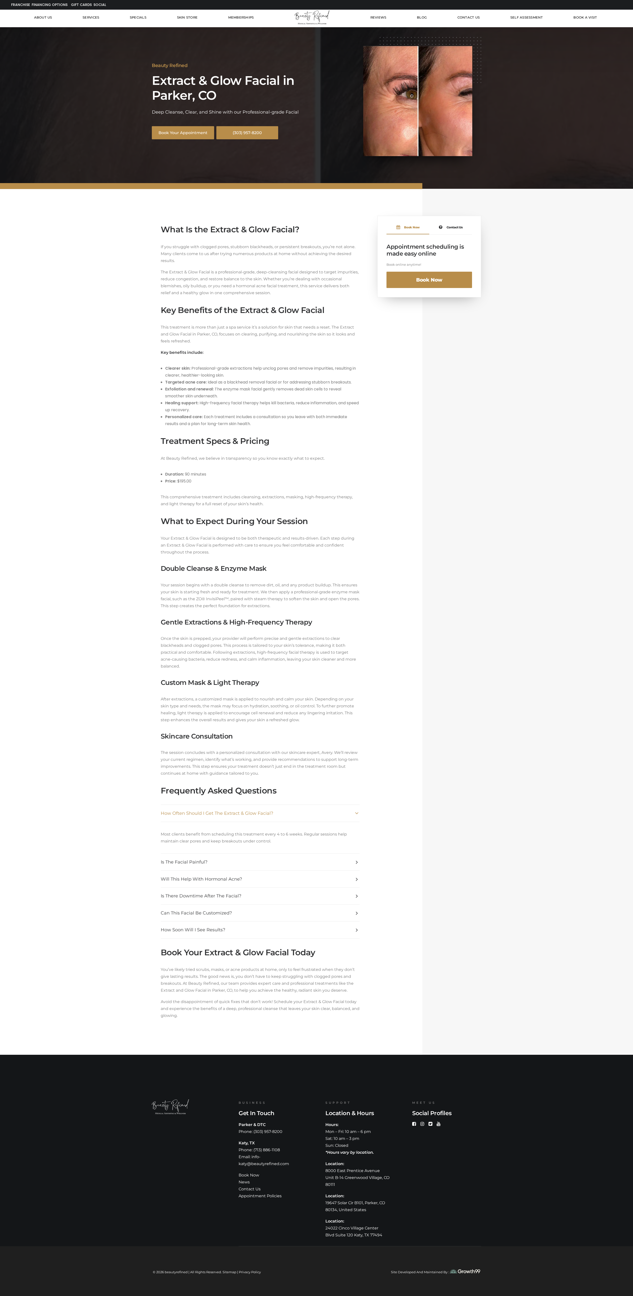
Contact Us (468, 17)
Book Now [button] (429, 280)
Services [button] (91, 17)
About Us (43, 17)
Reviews (378, 17)
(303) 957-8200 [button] (247, 132)
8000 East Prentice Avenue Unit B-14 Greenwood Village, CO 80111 (357, 1177)
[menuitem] (19, 5)
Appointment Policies (260, 1196)
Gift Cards (81, 4)
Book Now (249, 1175)
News (244, 1182)
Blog (422, 17)
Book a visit (585, 17)
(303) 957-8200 (267, 1131)
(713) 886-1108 (266, 1150)
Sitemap (229, 1272)
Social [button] (99, 4)
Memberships (241, 17)
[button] (414, 1124)
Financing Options (50, 4)
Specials (138, 17)
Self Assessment (526, 17)
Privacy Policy (250, 1272)
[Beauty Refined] (312, 17)
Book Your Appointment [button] (182, 132)
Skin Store (187, 17)
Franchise (20, 4)
